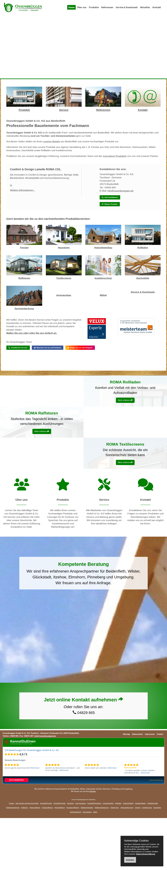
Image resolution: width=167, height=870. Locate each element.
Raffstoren (24, 278)
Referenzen (107, 7)
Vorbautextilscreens (127, 808)
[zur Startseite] (23, 7)
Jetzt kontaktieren (110, 197)
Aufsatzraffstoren (47, 808)
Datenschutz (137, 734)
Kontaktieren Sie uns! (18, 348)
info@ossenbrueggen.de (120, 191)
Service (63, 109)
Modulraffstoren (60, 808)
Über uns (81, 7)
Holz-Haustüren (80, 803)
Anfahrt (160, 734)
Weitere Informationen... (22, 190)
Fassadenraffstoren (72, 808)
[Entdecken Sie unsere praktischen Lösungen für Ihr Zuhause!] (63, 488)
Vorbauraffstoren (34, 808)
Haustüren (64, 247)
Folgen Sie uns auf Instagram (80, 348)
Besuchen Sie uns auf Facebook (48, 348)
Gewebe (138, 808)
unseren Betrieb (51, 141)
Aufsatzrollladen (140, 803)
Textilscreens (63, 278)
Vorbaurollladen (128, 803)
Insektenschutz (103, 278)
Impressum (150, 734)
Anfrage (103, 583)
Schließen (130, 860)
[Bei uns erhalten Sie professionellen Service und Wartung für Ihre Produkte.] (104, 488)
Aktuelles (145, 7)
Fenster (24, 247)
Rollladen (142, 247)
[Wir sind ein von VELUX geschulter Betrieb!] (97, 330)
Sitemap (126, 734)
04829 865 (110, 187)
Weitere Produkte (110, 204)
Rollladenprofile (152, 803)
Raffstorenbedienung (102, 808)
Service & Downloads (127, 7)
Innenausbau (63, 295)
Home (71, 7)
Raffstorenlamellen (87, 808)
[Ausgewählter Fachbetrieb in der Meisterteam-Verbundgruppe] (136, 328)
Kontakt (156, 7)
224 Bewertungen (14, 750)
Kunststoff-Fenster (46, 803)
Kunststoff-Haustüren (94, 803)
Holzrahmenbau (103, 247)
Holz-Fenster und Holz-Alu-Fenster (27, 803)
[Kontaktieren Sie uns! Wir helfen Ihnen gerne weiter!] (145, 488)
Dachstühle (142, 278)
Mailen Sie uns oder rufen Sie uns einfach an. (31, 333)
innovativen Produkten (115, 156)
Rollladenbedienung (13, 808)
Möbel (103, 295)
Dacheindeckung (24, 308)
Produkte (94, 7)
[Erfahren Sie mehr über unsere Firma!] (21, 488)
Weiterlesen (35, 768)
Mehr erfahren (124, 400)
